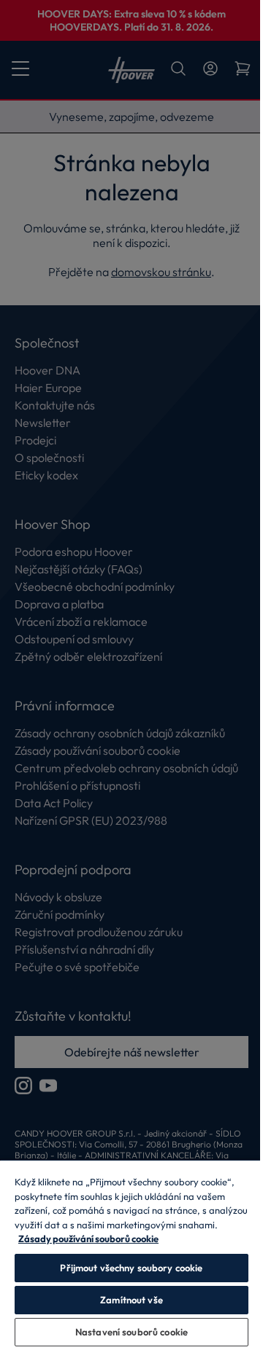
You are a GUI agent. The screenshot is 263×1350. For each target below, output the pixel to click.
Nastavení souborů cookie (131, 1332)
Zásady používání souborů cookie (88, 1238)
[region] (131, 1254)
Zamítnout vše (131, 1300)
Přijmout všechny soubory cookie (131, 1268)
